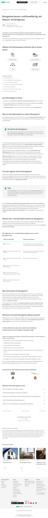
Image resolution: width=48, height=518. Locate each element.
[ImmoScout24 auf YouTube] (31, 503)
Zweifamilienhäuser (35, 59)
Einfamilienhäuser (12, 59)
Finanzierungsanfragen (40, 485)
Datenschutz (27, 484)
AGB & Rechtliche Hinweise (30, 481)
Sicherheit (26, 485)
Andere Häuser (35, 69)
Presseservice (15, 482)
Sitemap (3, 484)
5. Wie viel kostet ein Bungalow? (9, 86)
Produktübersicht (39, 481)
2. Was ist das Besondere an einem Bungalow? (12, 80)
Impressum (3, 487)
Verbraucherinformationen (30, 482)
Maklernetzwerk (39, 482)
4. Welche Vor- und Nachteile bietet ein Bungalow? (13, 84)
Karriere (2, 482)
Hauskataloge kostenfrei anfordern (24, 515)
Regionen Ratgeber (16, 492)
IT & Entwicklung (16, 485)
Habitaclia (15, 496)
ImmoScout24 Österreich (17, 493)
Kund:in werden (41, 493)
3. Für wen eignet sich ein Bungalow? (10, 82)
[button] (24, 389)
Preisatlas (15, 487)
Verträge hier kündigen (17, 484)
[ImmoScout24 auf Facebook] (26, 503)
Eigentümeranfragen (40, 484)
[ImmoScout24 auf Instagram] (29, 503)
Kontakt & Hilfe (15, 481)
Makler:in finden (34, 2)
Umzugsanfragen (39, 487)
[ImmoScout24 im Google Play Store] (20, 503)
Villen (13, 69)
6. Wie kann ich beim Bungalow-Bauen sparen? (12, 89)
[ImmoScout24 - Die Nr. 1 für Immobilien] (19, 506)
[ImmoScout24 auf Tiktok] (34, 503)
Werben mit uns (39, 490)
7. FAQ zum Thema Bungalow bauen (10, 91)
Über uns (3, 481)
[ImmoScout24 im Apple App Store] (14, 503)
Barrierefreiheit (4, 485)
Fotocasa (15, 495)
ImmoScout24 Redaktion (10, 23)
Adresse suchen (16, 489)
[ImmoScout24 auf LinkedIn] (36, 503)
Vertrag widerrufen (16, 490)
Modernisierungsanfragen (41, 489)
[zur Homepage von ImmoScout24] (5, 2)
